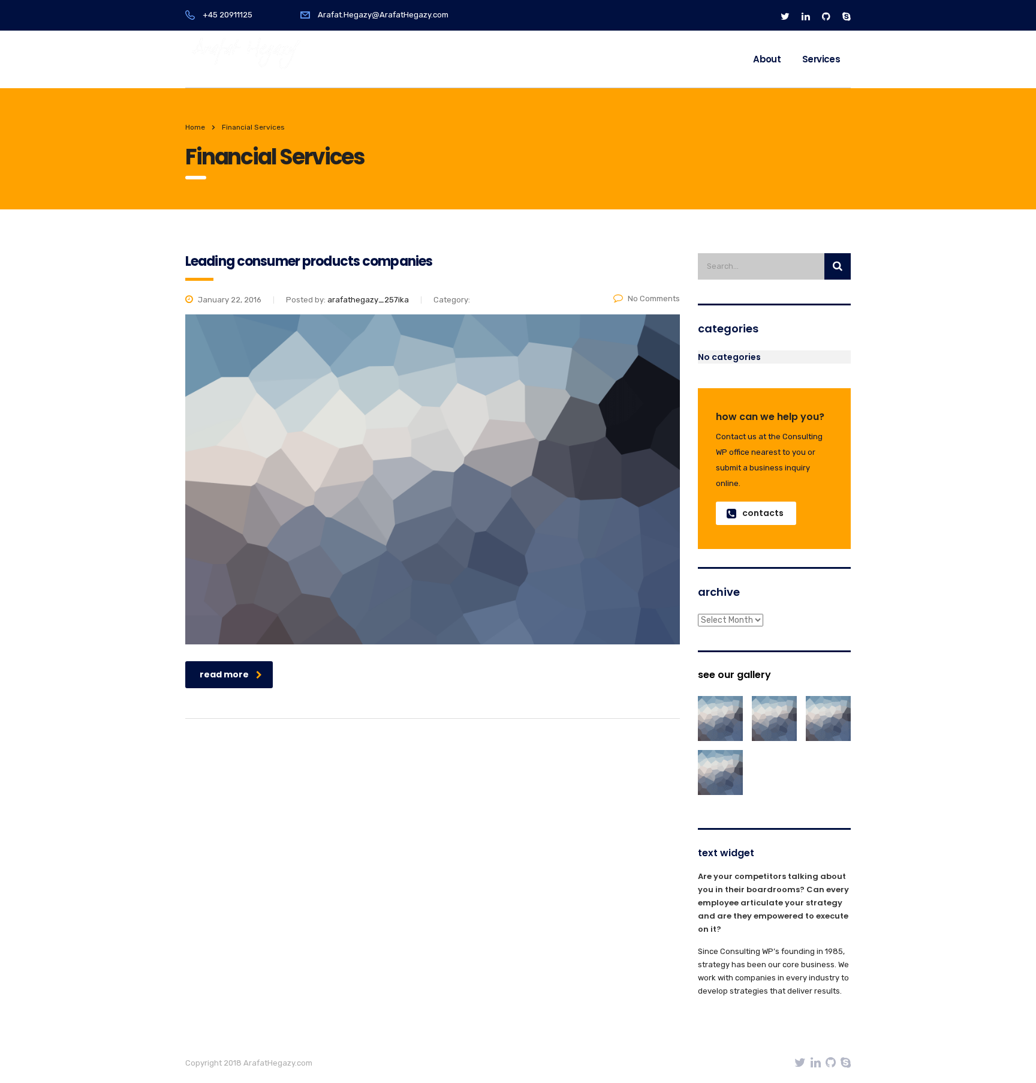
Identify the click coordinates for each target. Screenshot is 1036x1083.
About (767, 59)
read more (224, 674)
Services (821, 59)
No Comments (654, 298)
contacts (763, 513)
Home (195, 127)
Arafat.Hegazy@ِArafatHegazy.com (383, 14)
